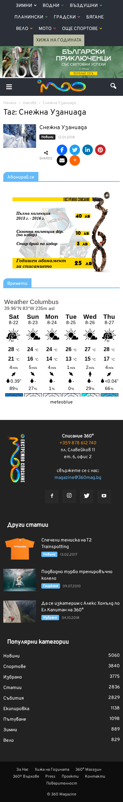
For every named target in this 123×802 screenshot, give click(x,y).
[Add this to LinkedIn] (87, 150)
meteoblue (61, 402)
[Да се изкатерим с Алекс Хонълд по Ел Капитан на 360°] (19, 611)
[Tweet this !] (75, 150)
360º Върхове (26, 776)
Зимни (24, 6)
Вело (22, 29)
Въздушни (84, 6)
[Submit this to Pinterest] (100, 150)
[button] (114, 87)
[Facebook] (51, 496)
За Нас (22, 769)
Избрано (50, 618)
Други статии (27, 525)
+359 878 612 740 (77, 443)
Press (50, 776)
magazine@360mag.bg (77, 478)
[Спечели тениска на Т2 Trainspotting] (19, 548)
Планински (28, 17)
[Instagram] (69, 496)
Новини (47, 137)
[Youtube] (104, 496)
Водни (51, 6)
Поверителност (61, 783)
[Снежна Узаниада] (19, 136)
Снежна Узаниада (63, 127)
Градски (65, 17)
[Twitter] (86, 496)
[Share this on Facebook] (62, 150)
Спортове (14, 667)
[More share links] (75, 160)
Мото (45, 29)
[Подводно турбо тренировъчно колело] (19, 580)
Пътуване (14, 719)
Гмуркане (50, 586)
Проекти (70, 776)
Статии (12, 688)
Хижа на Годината (59, 40)
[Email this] (62, 160)
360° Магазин (88, 769)
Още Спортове (80, 29)
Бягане (95, 17)
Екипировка (16, 709)
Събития (13, 698)
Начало (9, 103)
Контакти (95, 776)
